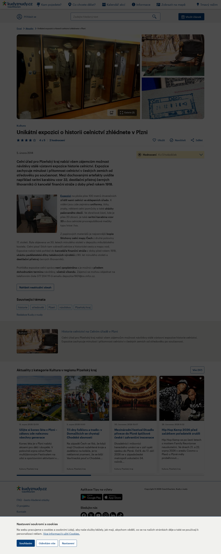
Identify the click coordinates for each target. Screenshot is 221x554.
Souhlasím (25, 543)
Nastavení (68, 543)
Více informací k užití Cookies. (61, 533)
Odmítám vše (47, 543)
